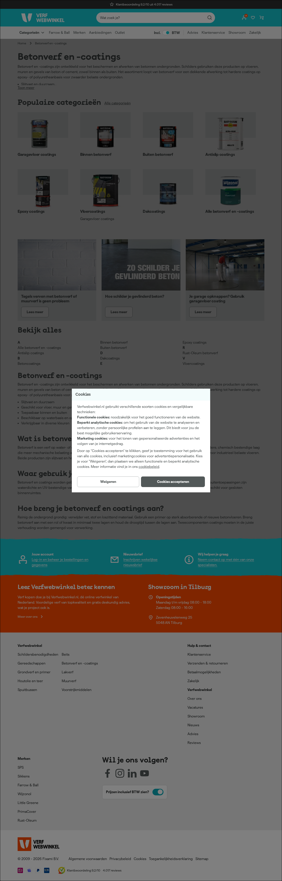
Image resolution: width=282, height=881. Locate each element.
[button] (173, 481)
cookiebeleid (149, 467)
